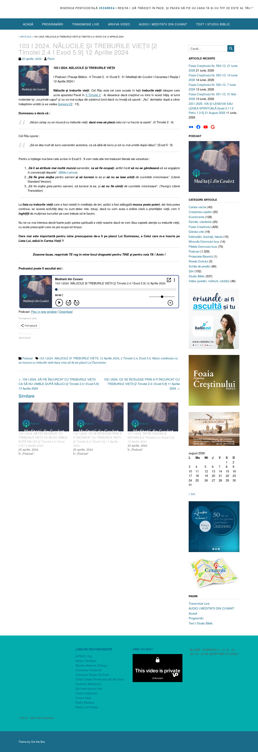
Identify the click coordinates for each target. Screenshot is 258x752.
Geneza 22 (65, 104)
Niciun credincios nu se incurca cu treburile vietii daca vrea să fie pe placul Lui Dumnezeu (98, 360)
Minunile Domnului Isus (204, 241)
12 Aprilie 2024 (109, 358)
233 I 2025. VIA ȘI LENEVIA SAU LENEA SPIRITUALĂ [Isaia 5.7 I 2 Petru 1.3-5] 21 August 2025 (211, 108)
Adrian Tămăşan (86, 661)
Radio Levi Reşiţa (87, 707)
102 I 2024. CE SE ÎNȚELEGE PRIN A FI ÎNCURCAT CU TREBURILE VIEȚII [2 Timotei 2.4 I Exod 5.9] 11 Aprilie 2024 (142, 383)
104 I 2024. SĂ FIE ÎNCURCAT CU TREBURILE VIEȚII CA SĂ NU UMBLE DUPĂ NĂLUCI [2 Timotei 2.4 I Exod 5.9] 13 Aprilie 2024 (59, 383)
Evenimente (196, 217)
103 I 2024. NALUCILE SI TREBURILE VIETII (68, 358)
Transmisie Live (85, 24)
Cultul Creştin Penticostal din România (100, 679)
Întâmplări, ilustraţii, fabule (206, 236)
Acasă (28, 24)
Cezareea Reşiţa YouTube (92, 675)
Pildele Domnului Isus (203, 246)
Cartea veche (197, 207)
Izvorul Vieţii (83, 698)
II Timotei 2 (93, 95)
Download (65, 311)
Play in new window (44, 311)
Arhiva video (119, 24)
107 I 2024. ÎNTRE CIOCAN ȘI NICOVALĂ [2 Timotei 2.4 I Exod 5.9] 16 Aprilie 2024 (151, 437)
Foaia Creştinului (200, 227)
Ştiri (191, 271)
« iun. (192, 494)
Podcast (27, 358)
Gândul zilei (196, 231)
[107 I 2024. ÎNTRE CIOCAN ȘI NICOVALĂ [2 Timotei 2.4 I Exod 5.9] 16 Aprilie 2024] (153, 417)
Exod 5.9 (145, 358)
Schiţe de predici (199, 266)
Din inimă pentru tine (89, 688)
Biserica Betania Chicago (91, 665)
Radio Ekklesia (85, 702)
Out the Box (38, 742)
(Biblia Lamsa (67, 172)
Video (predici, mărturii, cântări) (209, 281)
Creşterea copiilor (200, 212)
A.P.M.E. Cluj (84, 656)
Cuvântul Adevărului (88, 684)
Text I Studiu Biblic (213, 24)
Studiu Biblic (197, 276)
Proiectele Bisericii (201, 256)
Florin (51, 59)
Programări (52, 24)
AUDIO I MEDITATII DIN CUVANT (163, 24)
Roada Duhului (198, 261)
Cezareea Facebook (89, 670)
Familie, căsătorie (200, 221)
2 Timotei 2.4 (129, 358)
